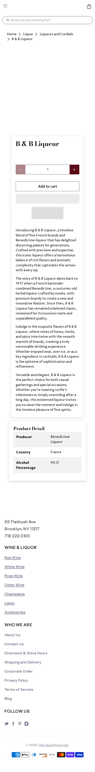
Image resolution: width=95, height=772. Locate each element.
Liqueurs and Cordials (56, 34)
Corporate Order (18, 671)
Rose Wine (13, 576)
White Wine (14, 567)
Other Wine (14, 585)
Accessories (14, 612)
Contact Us (14, 644)
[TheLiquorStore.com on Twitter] (6, 725)
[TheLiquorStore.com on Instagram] (26, 725)
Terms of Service (18, 689)
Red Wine (12, 558)
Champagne (14, 594)
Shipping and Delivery (22, 662)
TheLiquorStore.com (53, 745)
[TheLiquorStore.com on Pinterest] (20, 725)
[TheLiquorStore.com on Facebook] (13, 725)
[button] (47, 199)
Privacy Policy (16, 680)
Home (12, 34)
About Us (12, 635)
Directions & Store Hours (25, 653)
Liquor (28, 34)
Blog (8, 698)
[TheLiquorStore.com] (47, 6)
